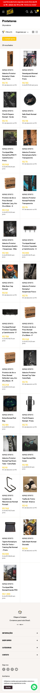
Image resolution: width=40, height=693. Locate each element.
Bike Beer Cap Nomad (7, 287)
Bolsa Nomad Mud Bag (9, 419)
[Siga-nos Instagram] (8, 669)
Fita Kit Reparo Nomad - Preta (28, 419)
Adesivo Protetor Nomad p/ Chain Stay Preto (9, 76)
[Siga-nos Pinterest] (12, 669)
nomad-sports (10, 39)
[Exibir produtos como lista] (37, 32)
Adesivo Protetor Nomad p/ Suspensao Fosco (29, 289)
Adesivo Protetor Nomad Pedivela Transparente (29, 200)
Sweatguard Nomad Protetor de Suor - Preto (30, 76)
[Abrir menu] (3, 12)
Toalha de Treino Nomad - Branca (28, 500)
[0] (36, 11)
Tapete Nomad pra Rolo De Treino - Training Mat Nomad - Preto (10, 545)
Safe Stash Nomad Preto (29, 115)
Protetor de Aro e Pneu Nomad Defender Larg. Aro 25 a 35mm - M (9, 376)
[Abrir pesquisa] (27, 11)
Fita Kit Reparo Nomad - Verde (8, 115)
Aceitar (8, 687)
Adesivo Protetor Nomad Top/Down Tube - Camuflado (9, 461)
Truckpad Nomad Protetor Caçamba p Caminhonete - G (29, 246)
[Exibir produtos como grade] (33, 32)
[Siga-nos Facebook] (3, 669)
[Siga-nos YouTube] (16, 669)
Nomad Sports (7, 70)
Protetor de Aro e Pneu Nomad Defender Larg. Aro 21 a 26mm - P (29, 331)
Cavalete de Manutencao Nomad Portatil (10, 501)
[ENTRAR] (31, 11)
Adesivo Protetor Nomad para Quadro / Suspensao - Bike (9, 246)
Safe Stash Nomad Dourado (29, 542)
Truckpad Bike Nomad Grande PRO (9, 588)
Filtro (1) (9, 32)
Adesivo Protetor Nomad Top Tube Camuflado (29, 375)
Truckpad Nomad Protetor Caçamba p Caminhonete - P (9, 330)
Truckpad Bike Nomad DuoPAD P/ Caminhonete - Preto (9, 156)
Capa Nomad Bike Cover (29, 459)
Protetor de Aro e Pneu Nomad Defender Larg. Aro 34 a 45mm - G (9, 202)
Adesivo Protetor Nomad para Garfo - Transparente (29, 155)
